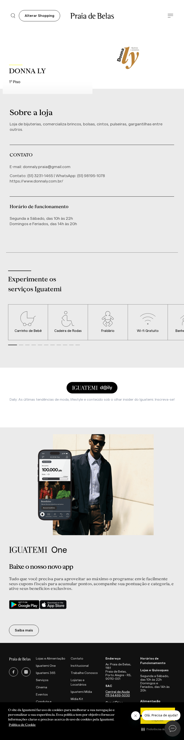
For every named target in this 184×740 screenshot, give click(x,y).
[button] (157, 729)
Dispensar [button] (158, 720)
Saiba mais (24, 630)
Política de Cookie (22, 725)
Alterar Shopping (39, 16)
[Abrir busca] (13, 15)
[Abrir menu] (170, 16)
